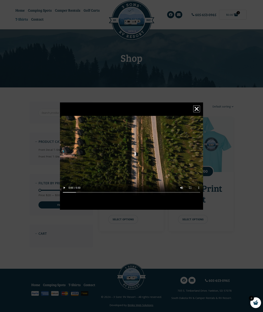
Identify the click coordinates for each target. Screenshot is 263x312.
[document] (131, 156)
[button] (196, 109)
